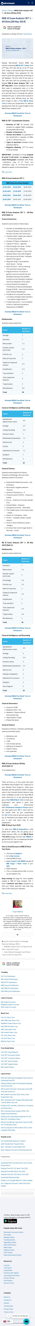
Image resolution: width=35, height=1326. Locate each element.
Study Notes (8, 1270)
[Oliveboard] (8, 3)
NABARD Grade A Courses (10, 1005)
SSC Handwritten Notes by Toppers (13, 1141)
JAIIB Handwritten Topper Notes (12, 1144)
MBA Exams (8, 1247)
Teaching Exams (9, 1240)
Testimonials (8, 1306)
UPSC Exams (8, 1252)
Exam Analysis (15, 941)
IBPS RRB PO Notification (9, 988)
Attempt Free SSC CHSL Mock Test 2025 (15, 1174)
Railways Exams (9, 1237)
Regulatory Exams (10, 1242)
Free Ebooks (8, 1280)
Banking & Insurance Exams (13, 1232)
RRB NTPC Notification (9, 982)
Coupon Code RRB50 (18, 861)
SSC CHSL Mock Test (8, 1035)
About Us (7, 1297)
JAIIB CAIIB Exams (10, 1245)
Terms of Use (8, 1312)
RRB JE (18, 944)
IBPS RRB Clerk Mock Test (10, 1020)
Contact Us (7, 1300)
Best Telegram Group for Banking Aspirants (16, 1150)
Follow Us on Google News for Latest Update (16, 1180)
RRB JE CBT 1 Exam (22, 65)
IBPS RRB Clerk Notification (10, 991)
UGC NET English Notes (9, 1064)
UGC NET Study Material (9, 1052)
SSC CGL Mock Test (7, 1017)
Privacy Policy (8, 1309)
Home (4, 10)
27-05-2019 (17, 191)
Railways (12, 944)
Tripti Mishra (27, 34)
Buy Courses (15, 856)
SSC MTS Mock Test (8, 1038)
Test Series (8, 1268)
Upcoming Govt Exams (11, 1275)
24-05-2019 (7, 195)
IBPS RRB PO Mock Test (9, 1026)
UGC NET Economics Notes (10, 1055)
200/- (8, 866)
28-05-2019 (17, 195)
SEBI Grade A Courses (8, 1007)
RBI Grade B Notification (9, 979)
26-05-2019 (17, 187)
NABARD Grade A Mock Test (11, 1023)
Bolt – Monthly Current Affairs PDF (13, 1147)
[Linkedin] (17, 935)
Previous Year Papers (11, 1273)
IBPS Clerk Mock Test (8, 1029)
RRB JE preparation (20, 829)
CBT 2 (6, 815)
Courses (7, 1265)
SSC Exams (7, 1235)
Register (19, 853)
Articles (10, 10)
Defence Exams (9, 1250)
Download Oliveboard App (10, 1177)
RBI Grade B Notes (7, 1067)
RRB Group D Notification (10, 985)
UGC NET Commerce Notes (10, 1058)
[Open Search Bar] (28, 3)
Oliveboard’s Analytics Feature (17, 807)
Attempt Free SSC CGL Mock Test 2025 (14, 1168)
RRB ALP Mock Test (8, 1041)
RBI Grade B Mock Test (9, 1032)
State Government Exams (12, 1255)
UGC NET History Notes (9, 1061)
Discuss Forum (9, 1283)
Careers (6, 1303)
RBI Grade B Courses (8, 1002)
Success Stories (9, 1278)
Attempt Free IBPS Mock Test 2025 (13, 1171)
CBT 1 (20, 810)
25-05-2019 (7, 199)
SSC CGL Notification (8, 976)
